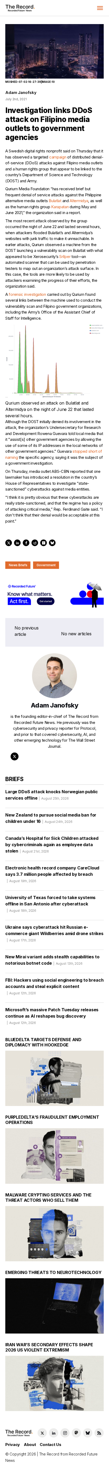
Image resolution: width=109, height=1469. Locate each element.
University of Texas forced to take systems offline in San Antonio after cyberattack (50, 904)
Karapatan (60, 206)
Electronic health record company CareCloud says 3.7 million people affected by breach (52, 874)
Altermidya (79, 200)
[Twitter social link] (42, 1433)
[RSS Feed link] (99, 1433)
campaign (57, 157)
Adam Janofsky (21, 92)
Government (46, 565)
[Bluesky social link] (87, 1433)
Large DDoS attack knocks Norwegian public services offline (51, 795)
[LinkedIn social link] (53, 1433)
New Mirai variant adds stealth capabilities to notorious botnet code (52, 960)
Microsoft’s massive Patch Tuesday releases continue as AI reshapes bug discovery (51, 1016)
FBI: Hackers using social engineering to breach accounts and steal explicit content (54, 986)
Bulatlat (55, 200)
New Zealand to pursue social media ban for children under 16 (50, 818)
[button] (100, 8)
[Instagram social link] (65, 1433)
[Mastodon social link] (76, 1433)
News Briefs (18, 565)
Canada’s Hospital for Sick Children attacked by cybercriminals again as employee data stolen (51, 845)
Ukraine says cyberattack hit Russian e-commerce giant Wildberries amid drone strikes (54, 933)
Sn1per (64, 256)
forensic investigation (27, 294)
